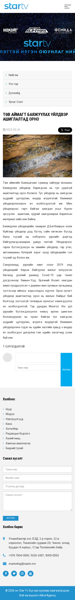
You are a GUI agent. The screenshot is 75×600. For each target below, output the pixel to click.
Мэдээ (10, 414)
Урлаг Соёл (16, 101)
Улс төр (13, 83)
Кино (9, 423)
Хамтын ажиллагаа (18, 443)
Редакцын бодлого (18, 433)
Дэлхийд (14, 93)
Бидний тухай (14, 448)
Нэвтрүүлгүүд (14, 419)
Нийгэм (13, 75)
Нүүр (9, 409)
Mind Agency (48, 595)
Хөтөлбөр (12, 428)
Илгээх (66, 369)
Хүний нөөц (13, 438)
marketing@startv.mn (22, 563)
